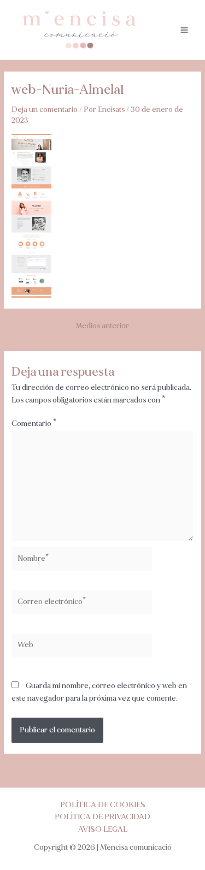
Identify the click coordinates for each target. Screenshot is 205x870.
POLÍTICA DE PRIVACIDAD (102, 816)
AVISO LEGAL (102, 829)
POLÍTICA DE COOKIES (102, 804)
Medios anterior (102, 326)
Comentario (33, 423)
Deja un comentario (44, 109)
